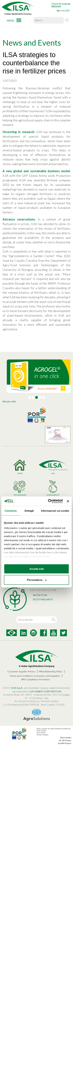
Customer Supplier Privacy (21, 671)
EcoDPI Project (64, 743)
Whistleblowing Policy (50, 671)
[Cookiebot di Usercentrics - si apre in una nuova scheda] (48, 501)
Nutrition (40, 595)
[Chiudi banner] (68, 501)
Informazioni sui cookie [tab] (55, 510)
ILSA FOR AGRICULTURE (43, 590)
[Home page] (18, 8)
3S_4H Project (65, 740)
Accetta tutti (36, 568)
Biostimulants (43, 599)
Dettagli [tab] (29, 510)
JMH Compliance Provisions (35, 679)
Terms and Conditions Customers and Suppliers (35, 675)
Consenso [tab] (11, 510)
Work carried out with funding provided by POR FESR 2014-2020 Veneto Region (53, 732)
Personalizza (34, 579)
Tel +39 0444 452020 (25, 701)
